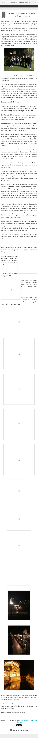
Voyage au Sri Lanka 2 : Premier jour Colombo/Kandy (21, 14)
